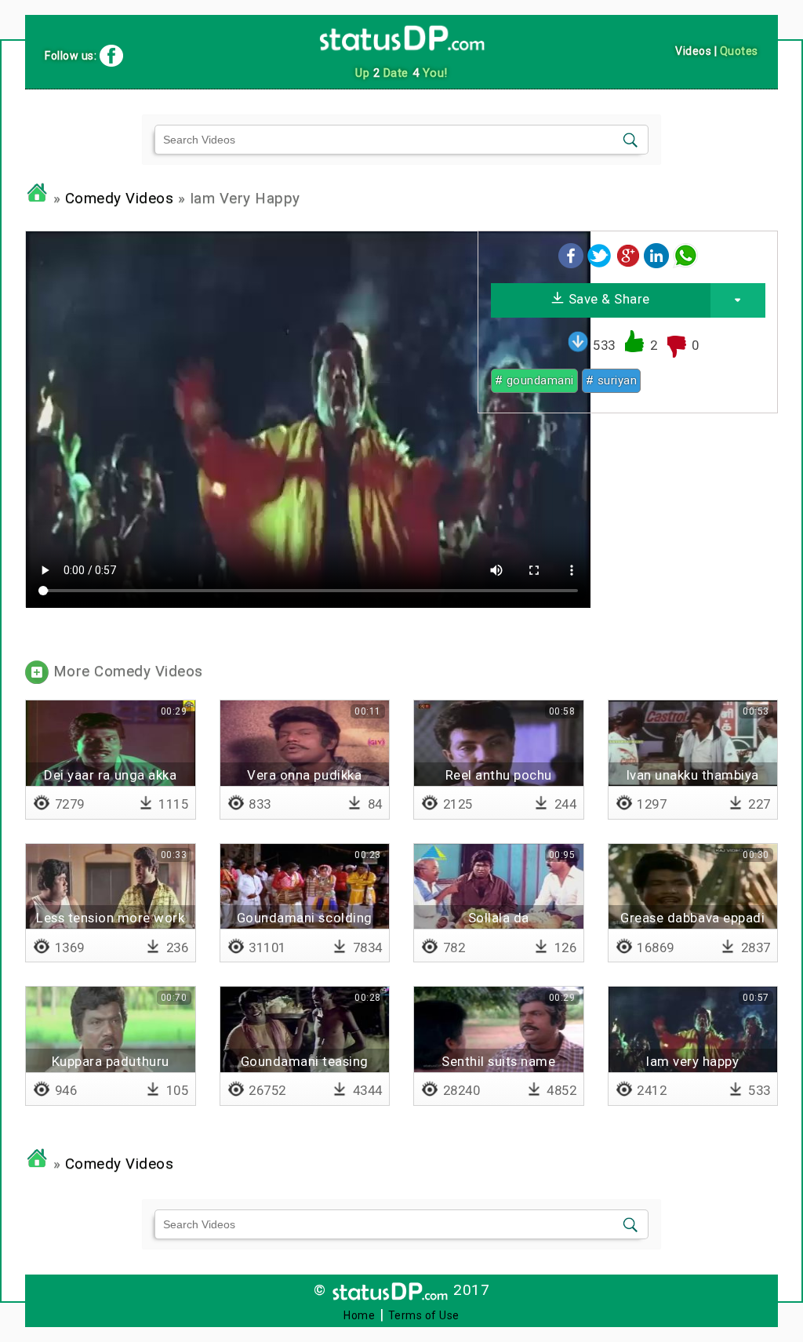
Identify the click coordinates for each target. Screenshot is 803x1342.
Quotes (739, 51)
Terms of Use (424, 1315)
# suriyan (612, 380)
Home (359, 1315)
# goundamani (534, 380)
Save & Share (607, 299)
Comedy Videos (119, 198)
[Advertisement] (627, 535)
